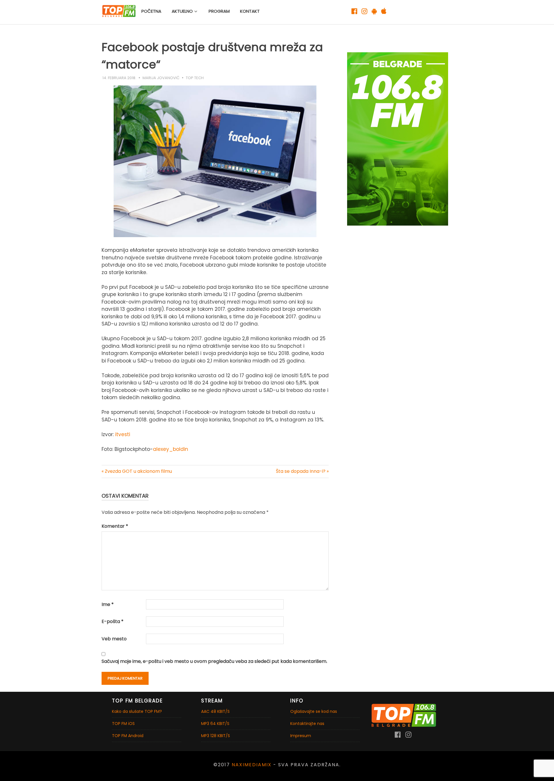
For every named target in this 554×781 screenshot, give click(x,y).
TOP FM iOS (123, 723)
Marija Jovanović (161, 78)
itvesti (122, 434)
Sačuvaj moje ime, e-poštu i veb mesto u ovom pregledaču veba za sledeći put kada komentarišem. (214, 661)
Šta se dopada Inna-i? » (302, 471)
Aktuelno (182, 11)
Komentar (115, 526)
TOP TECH (195, 78)
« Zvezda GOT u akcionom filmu (137, 471)
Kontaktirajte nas (307, 723)
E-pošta (112, 621)
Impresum (300, 736)
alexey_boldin (170, 449)
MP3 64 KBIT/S (215, 723)
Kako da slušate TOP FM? (137, 711)
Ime (108, 604)
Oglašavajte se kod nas (313, 711)
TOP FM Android (127, 736)
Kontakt (250, 11)
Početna (151, 11)
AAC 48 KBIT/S (215, 711)
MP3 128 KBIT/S (215, 736)
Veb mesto (114, 638)
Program (219, 11)
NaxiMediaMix (252, 764)
